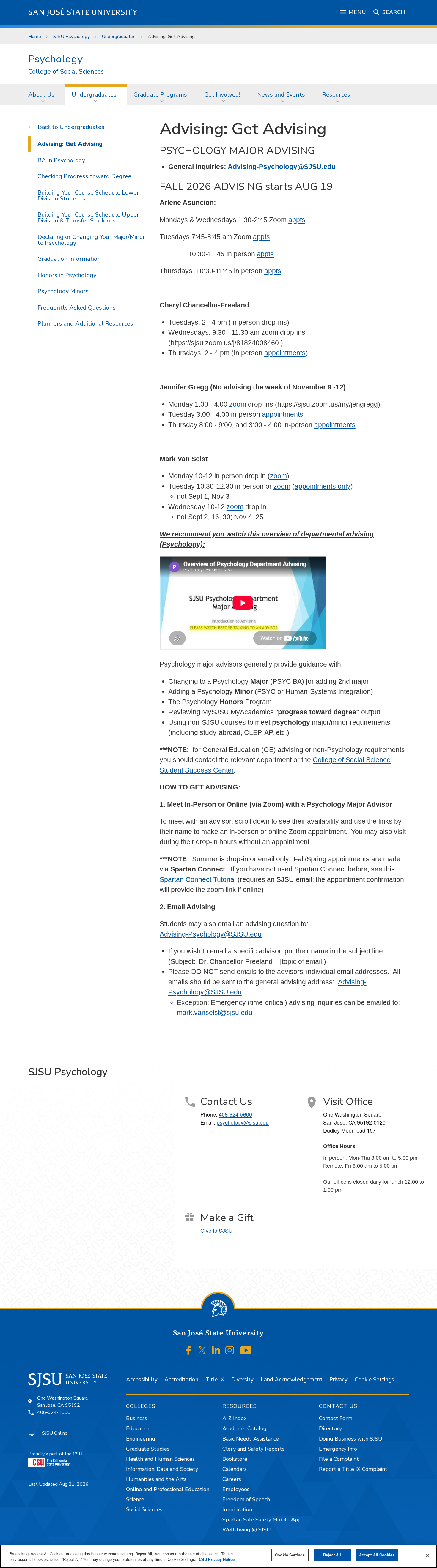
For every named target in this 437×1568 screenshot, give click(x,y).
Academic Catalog (244, 1428)
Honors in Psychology (66, 275)
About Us (41, 95)
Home (34, 36)
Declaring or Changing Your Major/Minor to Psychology (91, 240)
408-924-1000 (53, 1412)
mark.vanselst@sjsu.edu (214, 1012)
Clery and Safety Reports (253, 1448)
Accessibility (142, 1380)
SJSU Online (54, 1433)
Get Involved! (222, 95)
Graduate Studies (147, 1448)
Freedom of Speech (246, 1499)
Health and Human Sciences (160, 1459)
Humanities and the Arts (156, 1479)
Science (135, 1499)
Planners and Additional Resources (85, 324)
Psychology (55, 59)
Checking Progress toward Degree (84, 176)
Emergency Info (338, 1448)
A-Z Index (234, 1418)
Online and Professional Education (167, 1489)
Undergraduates (119, 36)
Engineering (140, 1438)
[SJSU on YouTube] (245, 1350)
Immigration (237, 1509)
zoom (237, 404)
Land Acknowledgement (292, 1380)
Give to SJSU (216, 1230)
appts (296, 220)
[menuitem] (43, 94)
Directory (330, 1428)
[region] (218, 1556)
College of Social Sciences (66, 71)
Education (138, 1428)
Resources (336, 95)
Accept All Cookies (376, 1555)
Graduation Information (69, 259)
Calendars (234, 1469)
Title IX (214, 1380)
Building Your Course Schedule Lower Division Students (88, 196)
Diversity (242, 1380)
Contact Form (335, 1418)
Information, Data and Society (162, 1469)
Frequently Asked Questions (76, 308)
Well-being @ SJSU (246, 1529)
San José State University (83, 12)
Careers (231, 1479)
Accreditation (181, 1380)
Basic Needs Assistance (250, 1438)
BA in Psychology (61, 160)
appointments (285, 353)
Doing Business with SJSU (350, 1438)
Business (136, 1418)
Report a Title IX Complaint (353, 1469)
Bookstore (234, 1459)
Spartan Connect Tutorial (198, 879)
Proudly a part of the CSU (55, 1454)
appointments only (322, 486)
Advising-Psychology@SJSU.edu (282, 166)
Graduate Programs (160, 95)
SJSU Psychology (71, 36)
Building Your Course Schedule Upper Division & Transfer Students (88, 218)
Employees (235, 1489)
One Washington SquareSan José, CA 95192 (62, 1401)
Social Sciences (144, 1509)
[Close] (427, 1555)
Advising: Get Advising (70, 144)
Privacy (338, 1380)
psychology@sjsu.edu (243, 1122)
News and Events (281, 95)
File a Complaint (339, 1459)
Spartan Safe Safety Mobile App (261, 1519)
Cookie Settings (374, 1380)
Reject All (332, 1555)
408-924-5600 (235, 1114)
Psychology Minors (63, 291)
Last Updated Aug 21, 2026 (58, 1484)
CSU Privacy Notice (217, 1559)
